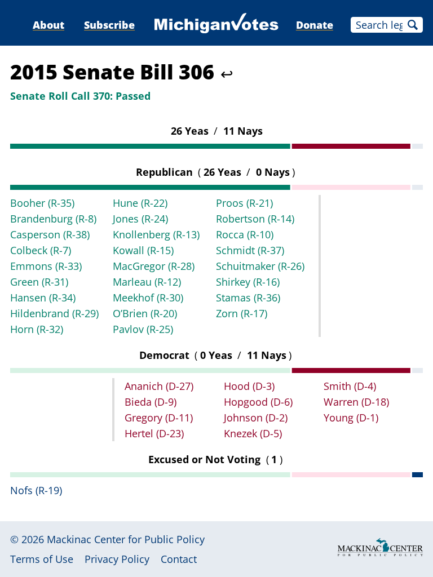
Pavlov (143, 329)
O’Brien (145, 313)
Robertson (255, 218)
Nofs (36, 490)
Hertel (154, 433)
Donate (314, 25)
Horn (36, 329)
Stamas (248, 297)
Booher (42, 203)
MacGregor (154, 266)
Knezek (253, 433)
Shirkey (248, 281)
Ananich (159, 386)
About (48, 25)
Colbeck (40, 250)
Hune (140, 203)
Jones (140, 218)
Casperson (50, 234)
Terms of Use (41, 559)
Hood (249, 386)
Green (39, 281)
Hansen (43, 297)
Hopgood (258, 402)
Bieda (150, 402)
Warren (356, 402)
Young (351, 417)
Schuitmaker (260, 266)
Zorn (241, 313)
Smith (350, 386)
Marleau (147, 281)
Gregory (159, 417)
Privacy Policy (117, 559)
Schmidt (250, 250)
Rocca (244, 234)
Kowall (143, 250)
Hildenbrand (54, 313)
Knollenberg (156, 234)
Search (413, 25)
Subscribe (109, 25)
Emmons (46, 266)
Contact (179, 559)
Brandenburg (53, 218)
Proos (244, 203)
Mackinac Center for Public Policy (126, 539)
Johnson (256, 417)
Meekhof (148, 297)
